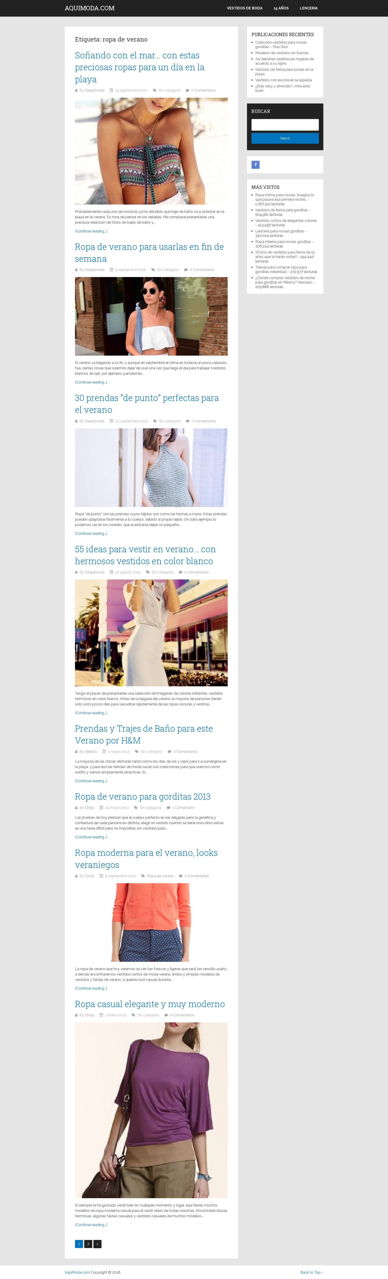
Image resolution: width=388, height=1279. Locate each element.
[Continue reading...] (91, 231)
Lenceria (309, 8)
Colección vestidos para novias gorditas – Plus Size (281, 44)
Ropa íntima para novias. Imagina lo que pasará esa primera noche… (284, 197)
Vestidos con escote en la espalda (283, 80)
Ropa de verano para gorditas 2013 (143, 796)
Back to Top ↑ (311, 1272)
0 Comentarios (203, 90)
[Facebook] (255, 165)
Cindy (89, 808)
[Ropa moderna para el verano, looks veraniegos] (151, 922)
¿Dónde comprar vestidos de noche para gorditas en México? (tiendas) (285, 280)
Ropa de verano (160, 876)
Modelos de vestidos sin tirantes (282, 53)
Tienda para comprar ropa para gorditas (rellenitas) (281, 269)
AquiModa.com (90, 8)
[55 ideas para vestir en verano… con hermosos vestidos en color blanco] (151, 632)
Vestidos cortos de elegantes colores (286, 220)
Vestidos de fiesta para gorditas (281, 210)
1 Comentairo (183, 808)
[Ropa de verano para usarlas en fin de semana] (151, 316)
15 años (281, 8)
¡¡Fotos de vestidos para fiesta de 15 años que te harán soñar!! (285, 254)
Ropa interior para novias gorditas (283, 242)
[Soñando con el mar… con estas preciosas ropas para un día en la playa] (151, 151)
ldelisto (91, 751)
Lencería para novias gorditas (279, 231)
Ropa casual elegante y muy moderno (150, 1003)
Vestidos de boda (244, 8)
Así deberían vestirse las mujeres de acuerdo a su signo (284, 61)
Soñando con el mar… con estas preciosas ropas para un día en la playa (140, 66)
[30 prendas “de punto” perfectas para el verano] (151, 467)
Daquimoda (94, 90)
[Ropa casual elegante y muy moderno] (151, 1110)
